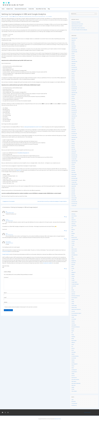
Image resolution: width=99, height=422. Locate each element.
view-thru (73, 375)
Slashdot (73, 354)
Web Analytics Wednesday (76, 383)
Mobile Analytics (74, 315)
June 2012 (73, 98)
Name (5, 292)
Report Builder (74, 340)
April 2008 (73, 193)
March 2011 (73, 127)
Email (5, 297)
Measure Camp (74, 307)
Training (73, 365)
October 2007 (74, 205)
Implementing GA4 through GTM (77, 25)
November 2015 (74, 49)
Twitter (73, 367)
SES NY (73, 350)
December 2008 (74, 178)
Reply (66, 216)
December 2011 (74, 110)
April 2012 (73, 102)
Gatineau (73, 276)
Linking (73, 303)
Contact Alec (31, 8)
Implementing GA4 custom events (77, 23)
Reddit (73, 338)
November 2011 (74, 112)
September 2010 (74, 137)
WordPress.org (74, 405)
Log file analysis (74, 305)
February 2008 (74, 197)
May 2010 (73, 145)
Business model (74, 237)
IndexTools (73, 293)
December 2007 (74, 201)
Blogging (73, 233)
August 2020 (74, 45)
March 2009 (73, 172)
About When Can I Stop (41, 8)
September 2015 (74, 51)
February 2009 (74, 174)
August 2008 (74, 186)
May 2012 (73, 100)
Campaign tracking (27, 16)
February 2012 (74, 106)
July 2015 (73, 53)
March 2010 (73, 149)
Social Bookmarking (75, 356)
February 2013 (74, 82)
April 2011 (73, 125)
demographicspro (75, 254)
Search (73, 344)
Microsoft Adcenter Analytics (76, 313)
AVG (72, 227)
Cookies (73, 245)
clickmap (73, 241)
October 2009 (74, 158)
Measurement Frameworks (20, 8)
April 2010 (73, 147)
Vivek (6, 233)
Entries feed (74, 401)
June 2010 (73, 143)
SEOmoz (73, 348)
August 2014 (73, 63)
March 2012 (73, 104)
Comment (6, 277)
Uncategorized (74, 369)
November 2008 (74, 180)
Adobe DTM (74, 219)
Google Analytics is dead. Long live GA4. (78, 27)
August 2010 (73, 139)
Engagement (74, 260)
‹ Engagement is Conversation (8, 201)
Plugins (73, 330)
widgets (73, 387)
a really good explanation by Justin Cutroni (33, 126)
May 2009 (73, 168)
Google (73, 278)
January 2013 (74, 84)
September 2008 (74, 184)
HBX (39, 16)
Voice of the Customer (75, 379)
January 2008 (74, 199)
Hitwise (73, 289)
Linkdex (73, 301)
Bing (72, 231)
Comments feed (74, 403)
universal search (74, 371)
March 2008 (74, 195)
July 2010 (73, 141)
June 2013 (73, 75)
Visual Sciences (74, 377)
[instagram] (8, 412)
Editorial (73, 258)
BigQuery (73, 229)
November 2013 (74, 67)
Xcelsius (73, 389)
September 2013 (74, 69)
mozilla (73, 317)
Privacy (73, 334)
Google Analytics (35, 16)
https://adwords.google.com (23, 152)
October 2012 (74, 90)
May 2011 (73, 123)
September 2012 (74, 92)
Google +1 (73, 280)
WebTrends (73, 385)
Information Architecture (76, 295)
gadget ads (73, 272)
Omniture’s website (6, 251)
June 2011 (73, 121)
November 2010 (74, 133)
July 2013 (73, 73)
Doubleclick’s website (47, 263)
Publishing (73, 336)
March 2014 (73, 65)
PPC (72, 332)
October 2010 (74, 135)
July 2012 (73, 96)
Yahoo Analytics (74, 391)
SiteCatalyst (74, 352)
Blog (49, 8)
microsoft (73, 311)
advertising (73, 223)
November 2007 (74, 203)
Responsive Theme (87, 412)
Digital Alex (18, 170)
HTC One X (73, 291)
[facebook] (3, 412)
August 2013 (73, 71)
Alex (6, 211)
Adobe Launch (74, 221)
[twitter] (5, 412)
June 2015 (73, 55)
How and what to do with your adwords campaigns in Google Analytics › (52, 201)
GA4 (72, 270)
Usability (73, 373)
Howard (7, 219)
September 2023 (74, 38)
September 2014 (74, 61)
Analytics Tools (9, 8)
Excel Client (73, 262)
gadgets (73, 274)
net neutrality (74, 319)
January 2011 (73, 131)
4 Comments (49, 16)
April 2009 (73, 170)
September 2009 (74, 160)
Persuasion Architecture (76, 326)
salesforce (73, 342)
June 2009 (73, 166)
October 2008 (74, 182)
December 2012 (74, 86)
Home (3, 8)
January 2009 (74, 176)
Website (5, 302)
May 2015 (73, 57)
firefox (73, 266)
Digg (72, 256)
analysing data (74, 225)
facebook (73, 264)
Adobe (73, 217)
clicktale (73, 243)
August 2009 (74, 162)
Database (73, 252)
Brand (73, 235)
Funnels (73, 268)
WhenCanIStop (8, 241)
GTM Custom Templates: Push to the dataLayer (79, 29)
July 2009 (73, 164)
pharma (73, 328)
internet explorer (74, 297)
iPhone (73, 299)
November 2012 (74, 88)
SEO (72, 346)
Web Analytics (42, 16)
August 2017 (73, 47)
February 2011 (74, 129)
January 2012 (74, 108)
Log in (73, 399)
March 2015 (73, 59)
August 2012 (73, 94)
